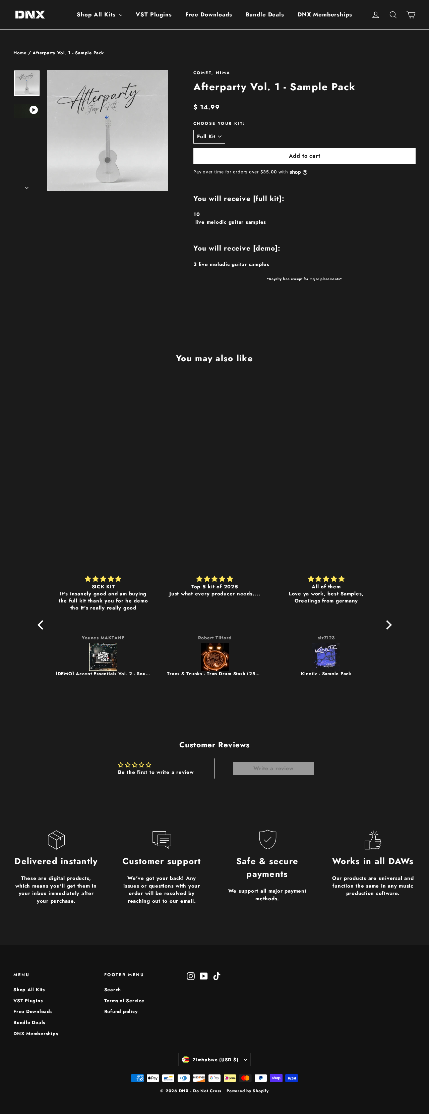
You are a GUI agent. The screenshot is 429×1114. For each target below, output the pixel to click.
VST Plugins (154, 14)
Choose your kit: (219, 123)
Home (19, 53)
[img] (103, 579)
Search (112, 989)
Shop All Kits (97, 14)
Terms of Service (124, 1000)
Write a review (273, 768)
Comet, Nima (211, 73)
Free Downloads (208, 14)
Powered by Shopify (248, 1091)
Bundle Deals (265, 14)
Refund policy (121, 1011)
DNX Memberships (325, 14)
